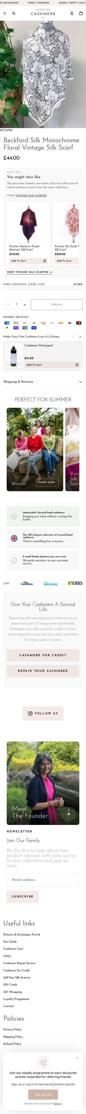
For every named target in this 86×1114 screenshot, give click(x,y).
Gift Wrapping (12, 991)
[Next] (80, 336)
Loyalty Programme (16, 999)
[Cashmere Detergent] (14, 356)
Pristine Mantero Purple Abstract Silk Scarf (24, 248)
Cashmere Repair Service (19, 963)
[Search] (13, 13)
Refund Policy (12, 1044)
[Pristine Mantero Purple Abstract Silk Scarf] (28, 223)
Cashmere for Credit (16, 970)
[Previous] (73, 336)
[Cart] (81, 13)
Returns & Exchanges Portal (21, 934)
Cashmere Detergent (38, 345)
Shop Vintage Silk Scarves (27, 272)
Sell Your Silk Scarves (16, 977)
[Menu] (5, 13)
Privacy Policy (12, 1029)
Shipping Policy (13, 1036)
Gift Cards (10, 984)
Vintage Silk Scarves (31, 195)
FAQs (7, 956)
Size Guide (10, 941)
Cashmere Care (13, 948)
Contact (8, 1006)
